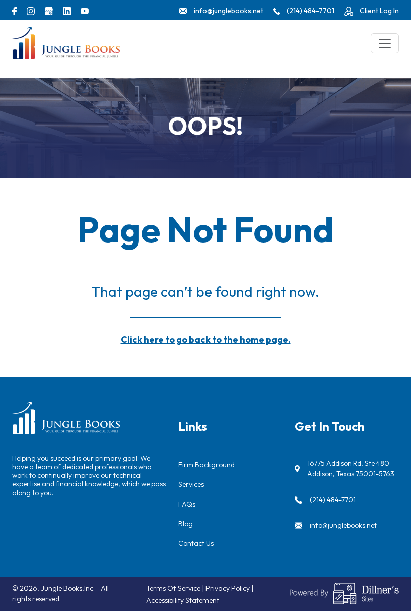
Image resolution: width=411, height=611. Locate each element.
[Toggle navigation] (385, 43)
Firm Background (206, 464)
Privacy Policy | (229, 588)
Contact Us (196, 543)
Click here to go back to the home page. (206, 339)
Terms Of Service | (176, 588)
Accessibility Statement (182, 600)
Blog (185, 523)
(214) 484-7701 (333, 499)
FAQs (186, 504)
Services (191, 484)
